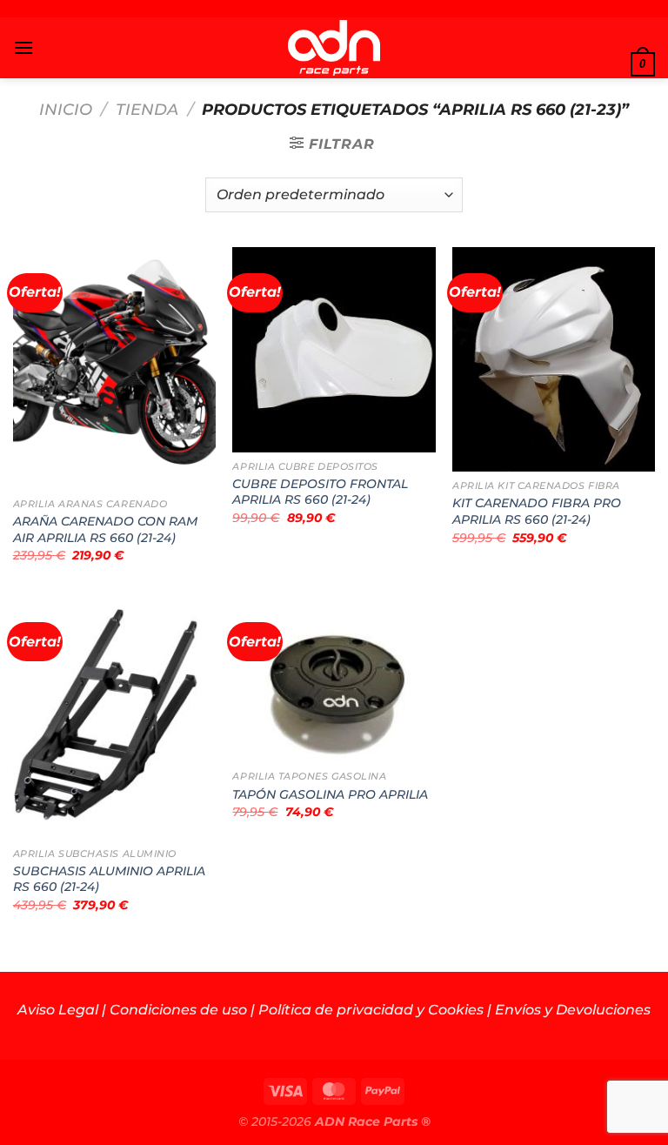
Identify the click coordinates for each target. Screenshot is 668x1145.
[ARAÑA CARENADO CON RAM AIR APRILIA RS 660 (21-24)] (114, 368)
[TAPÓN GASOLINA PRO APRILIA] (333, 679)
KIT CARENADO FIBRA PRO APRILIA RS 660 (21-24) (536, 511)
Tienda (147, 109)
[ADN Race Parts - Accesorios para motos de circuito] (334, 47)
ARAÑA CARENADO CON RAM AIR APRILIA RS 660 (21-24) (105, 529)
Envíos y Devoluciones (573, 1009)
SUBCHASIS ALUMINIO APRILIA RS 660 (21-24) (109, 879)
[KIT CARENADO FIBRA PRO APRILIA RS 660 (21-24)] (553, 359)
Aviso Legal (57, 1009)
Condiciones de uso (178, 1009)
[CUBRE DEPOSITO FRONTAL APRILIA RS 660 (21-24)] (333, 349)
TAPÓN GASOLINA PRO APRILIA (330, 794)
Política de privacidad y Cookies (371, 1009)
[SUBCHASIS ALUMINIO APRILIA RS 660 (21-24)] (114, 717)
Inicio (65, 109)
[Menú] (23, 47)
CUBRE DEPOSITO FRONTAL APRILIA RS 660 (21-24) (320, 492)
